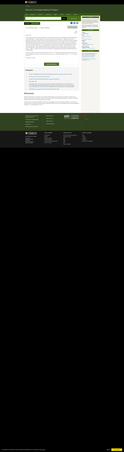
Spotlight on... (84, 139)
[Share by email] (77, 23)
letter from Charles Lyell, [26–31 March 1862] (40, 76)
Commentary (48, 14)
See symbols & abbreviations (90, 48)
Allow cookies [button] (117, 449)
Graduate (46, 136)
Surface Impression (34, 126)
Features (83, 136)
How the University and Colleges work (70, 135)
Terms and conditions (29, 142)
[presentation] (69, 52)
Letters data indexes (50, 123)
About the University (67, 132)
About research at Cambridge (87, 141)
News (64, 139)
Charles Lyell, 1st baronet (87, 39)
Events (64, 141)
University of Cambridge (31, 119)
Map (64, 138)
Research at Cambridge (86, 132)
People (55, 14)
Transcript (27, 23)
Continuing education (48, 139)
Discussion (84, 138)
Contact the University (29, 139)
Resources (69, 14)
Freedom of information (29, 141)
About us (75, 14)
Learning (61, 14)
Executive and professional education (50, 141)
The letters (40, 14)
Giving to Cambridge (67, 144)
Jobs (64, 142)
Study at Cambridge (48, 132)
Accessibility (27, 140)
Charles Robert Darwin (87, 36)
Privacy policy (28, 124)
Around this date (35, 23)
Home (25, 6)
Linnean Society (61, 74)
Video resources (49, 121)
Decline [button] (108, 449)
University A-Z (27, 138)
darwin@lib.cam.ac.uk (29, 117)
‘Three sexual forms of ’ (46, 83)
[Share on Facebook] (71, 23)
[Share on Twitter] (74, 23)
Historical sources (49, 115)
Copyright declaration (29, 121)
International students (48, 138)
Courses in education (48, 142)
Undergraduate (47, 135)
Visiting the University (67, 136)
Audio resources (49, 118)
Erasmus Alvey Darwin (39, 89)
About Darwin (32, 14)
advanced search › (74, 18)
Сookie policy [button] (42, 449)
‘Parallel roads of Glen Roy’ (53, 79)
